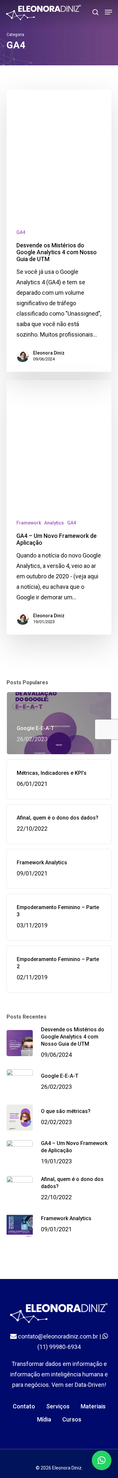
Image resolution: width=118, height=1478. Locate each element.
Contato (24, 1406)
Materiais (93, 1406)
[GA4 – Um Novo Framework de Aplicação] (59, 507)
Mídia (44, 1419)
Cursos (71, 1419)
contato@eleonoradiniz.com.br (57, 1336)
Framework (28, 522)
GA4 (20, 232)
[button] (101, 1460)
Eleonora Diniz (49, 353)
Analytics (54, 522)
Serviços (57, 1406)
